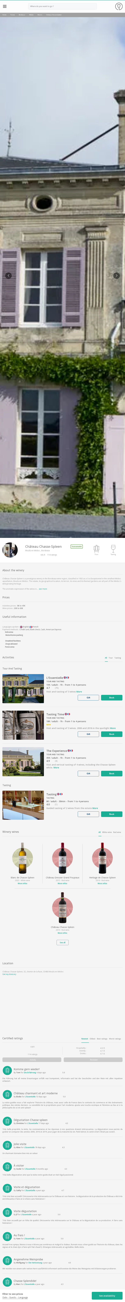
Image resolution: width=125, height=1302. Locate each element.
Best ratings (102, 1038)
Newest (84, 1038)
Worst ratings (115, 1038)
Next (115, 273)
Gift (88, 697)
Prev (7, 273)
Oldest (92, 1038)
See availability (107, 1295)
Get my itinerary (9, 974)
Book (111, 697)
